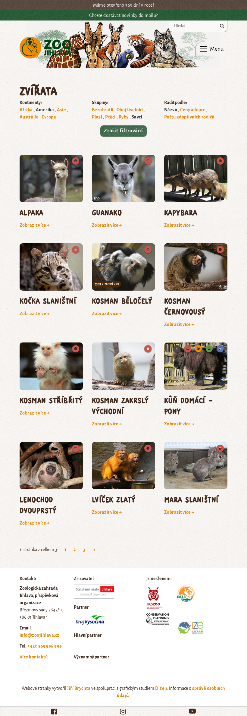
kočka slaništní (48, 300)
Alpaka (31, 212)
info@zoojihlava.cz (39, 635)
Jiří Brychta (78, 688)
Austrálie (29, 117)
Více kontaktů (34, 656)
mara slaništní (191, 499)
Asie (61, 109)
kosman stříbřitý (51, 400)
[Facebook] (54, 711)
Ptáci (110, 117)
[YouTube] (192, 711)
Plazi (97, 117)
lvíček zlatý (114, 499)
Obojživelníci (130, 109)
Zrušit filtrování (123, 131)
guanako (107, 212)
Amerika (45, 109)
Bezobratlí (103, 109)
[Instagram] (123, 711)
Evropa (49, 117)
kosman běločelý (122, 300)
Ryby (124, 117)
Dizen (161, 688)
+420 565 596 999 (44, 646)
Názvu (170, 109)
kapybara (180, 212)
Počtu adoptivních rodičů (189, 117)
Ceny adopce (192, 109)
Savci (137, 117)
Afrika (26, 109)
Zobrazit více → (35, 225)
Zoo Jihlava (46, 48)
